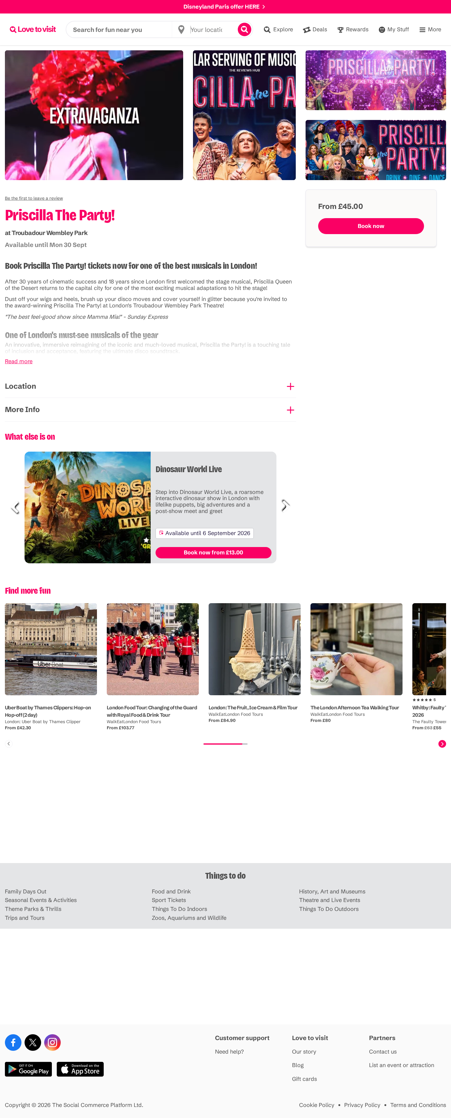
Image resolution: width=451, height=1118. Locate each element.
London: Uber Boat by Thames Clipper (43, 721)
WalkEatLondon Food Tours (134, 721)
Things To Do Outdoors (329, 909)
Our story (304, 1052)
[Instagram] (52, 1042)
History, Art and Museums (332, 892)
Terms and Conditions (418, 1105)
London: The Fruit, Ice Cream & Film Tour (253, 707)
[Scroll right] (442, 744)
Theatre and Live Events (329, 900)
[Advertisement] (225, 815)
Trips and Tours (24, 918)
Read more (19, 361)
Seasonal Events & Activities (41, 900)
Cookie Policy (316, 1105)
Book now (371, 225)
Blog (298, 1065)
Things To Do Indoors (179, 909)
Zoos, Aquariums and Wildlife (189, 918)
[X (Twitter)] (33, 1042)
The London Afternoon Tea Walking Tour (354, 707)
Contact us (383, 1052)
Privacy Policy (362, 1105)
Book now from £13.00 (213, 552)
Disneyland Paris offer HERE (221, 6)
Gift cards (304, 1079)
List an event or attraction (401, 1065)
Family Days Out (25, 892)
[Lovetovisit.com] (33, 29)
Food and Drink (171, 892)
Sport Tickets (169, 900)
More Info (22, 409)
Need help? (229, 1052)
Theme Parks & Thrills (33, 909)
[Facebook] (13, 1042)
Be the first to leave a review (34, 198)
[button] (34, 198)
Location (20, 386)
